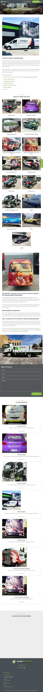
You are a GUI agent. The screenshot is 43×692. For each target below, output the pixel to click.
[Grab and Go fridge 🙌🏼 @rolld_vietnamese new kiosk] (11, 625)
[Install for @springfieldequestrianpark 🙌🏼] (32, 625)
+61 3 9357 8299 (7, 680)
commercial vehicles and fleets (30, 77)
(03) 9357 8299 (24, 331)
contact (33, 304)
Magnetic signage (7, 87)
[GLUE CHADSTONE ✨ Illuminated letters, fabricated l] (11, 637)
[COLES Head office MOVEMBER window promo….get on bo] (32, 637)
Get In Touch (36, 1)
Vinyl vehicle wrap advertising (10, 85)
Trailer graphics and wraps (9, 81)
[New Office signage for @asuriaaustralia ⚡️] (32, 649)
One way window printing (9, 79)
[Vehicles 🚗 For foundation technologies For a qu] (11, 649)
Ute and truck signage (8, 83)
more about (15, 329)
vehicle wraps (38, 329)
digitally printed (23, 297)
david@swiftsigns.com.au (9, 686)
